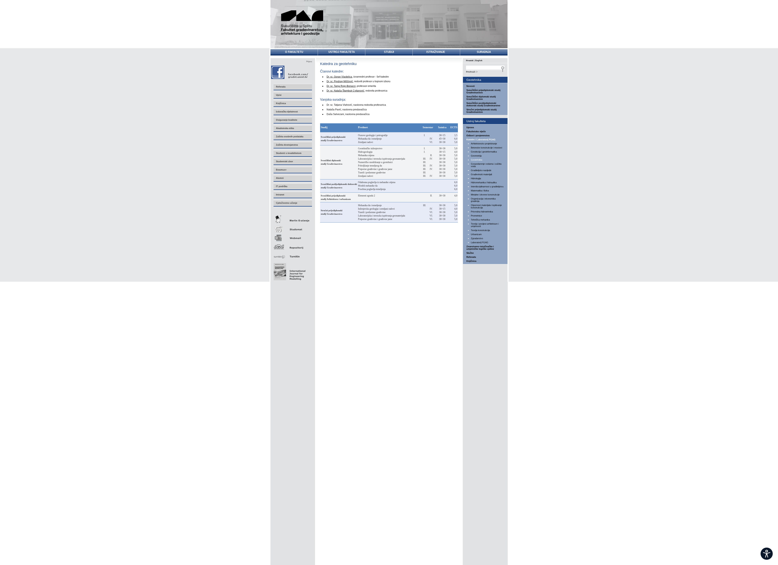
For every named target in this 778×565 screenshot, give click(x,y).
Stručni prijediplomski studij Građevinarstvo (481, 110)
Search (485, 71)
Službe (470, 253)
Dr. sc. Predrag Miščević (340, 81)
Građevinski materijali (481, 174)
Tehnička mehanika (480, 220)
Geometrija (476, 156)
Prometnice (476, 215)
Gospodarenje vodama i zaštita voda (486, 165)
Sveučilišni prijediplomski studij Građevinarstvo (483, 91)
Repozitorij (293, 245)
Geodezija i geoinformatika (484, 151)
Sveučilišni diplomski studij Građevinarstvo (481, 97)
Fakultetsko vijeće (476, 131)
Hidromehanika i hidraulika (484, 182)
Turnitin (293, 254)
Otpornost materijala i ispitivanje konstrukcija (486, 206)
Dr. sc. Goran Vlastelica (339, 76)
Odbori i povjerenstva (477, 135)
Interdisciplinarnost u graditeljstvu (487, 186)
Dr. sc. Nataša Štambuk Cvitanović (345, 90)
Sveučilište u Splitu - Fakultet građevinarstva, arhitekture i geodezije (302, 22)
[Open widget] (767, 554)
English (478, 61)
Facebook (290, 72)
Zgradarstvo (477, 238)
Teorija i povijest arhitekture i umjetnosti (485, 225)
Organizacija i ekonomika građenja (483, 199)
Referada (471, 257)
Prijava (309, 62)
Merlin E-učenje (293, 218)
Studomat (293, 227)
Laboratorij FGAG (479, 242)
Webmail (293, 236)
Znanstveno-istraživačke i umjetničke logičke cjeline (480, 247)
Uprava (470, 127)
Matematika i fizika (480, 190)
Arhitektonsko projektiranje (484, 143)
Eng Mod (289, 270)
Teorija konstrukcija (480, 230)
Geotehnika (476, 160)
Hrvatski (469, 61)
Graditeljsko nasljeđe (481, 170)
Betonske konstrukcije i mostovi (486, 147)
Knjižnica (471, 261)
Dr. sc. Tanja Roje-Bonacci (341, 86)
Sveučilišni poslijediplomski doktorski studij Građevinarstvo (483, 104)
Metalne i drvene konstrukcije (485, 194)
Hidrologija (476, 178)
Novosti (470, 86)
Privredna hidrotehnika (482, 211)
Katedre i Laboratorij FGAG (481, 139)
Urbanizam (476, 234)
